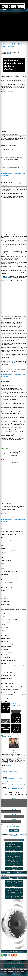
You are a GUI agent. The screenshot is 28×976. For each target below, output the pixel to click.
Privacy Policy (14, 964)
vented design (6, 277)
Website (14, 819)
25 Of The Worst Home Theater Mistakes (14, 857)
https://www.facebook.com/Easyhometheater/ (12, 769)
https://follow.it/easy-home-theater (13, 781)
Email (14, 814)
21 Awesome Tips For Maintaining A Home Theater (14, 860)
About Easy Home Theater (14, 962)
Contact (14, 967)
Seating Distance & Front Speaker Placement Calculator (14, 843)
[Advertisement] (14, 26)
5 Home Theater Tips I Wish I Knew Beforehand (14, 896)
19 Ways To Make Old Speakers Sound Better (14, 868)
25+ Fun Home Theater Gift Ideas (14, 850)
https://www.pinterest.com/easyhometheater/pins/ (13, 775)
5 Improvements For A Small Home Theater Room (14, 881)
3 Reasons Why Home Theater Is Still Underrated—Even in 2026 (14, 885)
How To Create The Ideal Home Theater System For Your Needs (14, 847)
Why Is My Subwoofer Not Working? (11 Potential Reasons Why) (14, 889)
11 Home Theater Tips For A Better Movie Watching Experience (14, 893)
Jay (6, 49)
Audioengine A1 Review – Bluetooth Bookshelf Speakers (13, 45)
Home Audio (19, 834)
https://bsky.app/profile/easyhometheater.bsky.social (13, 784)
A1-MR (13, 363)
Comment (13, 798)
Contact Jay (8, 765)
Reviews (15, 835)
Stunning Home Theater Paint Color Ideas (14, 864)
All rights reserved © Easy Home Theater (14, 971)
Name (14, 809)
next (17, 837)
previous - (12, 837)
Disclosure (8, 53)
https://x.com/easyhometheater (10, 771)
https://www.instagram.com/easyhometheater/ (12, 778)
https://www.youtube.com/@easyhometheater (12, 788)
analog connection (8, 246)
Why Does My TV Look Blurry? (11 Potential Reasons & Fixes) (14, 853)
